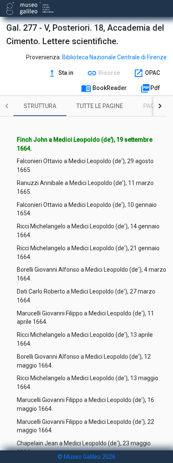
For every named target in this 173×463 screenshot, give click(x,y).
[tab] (39, 106)
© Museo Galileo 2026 (86, 456)
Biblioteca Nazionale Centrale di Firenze (114, 57)
